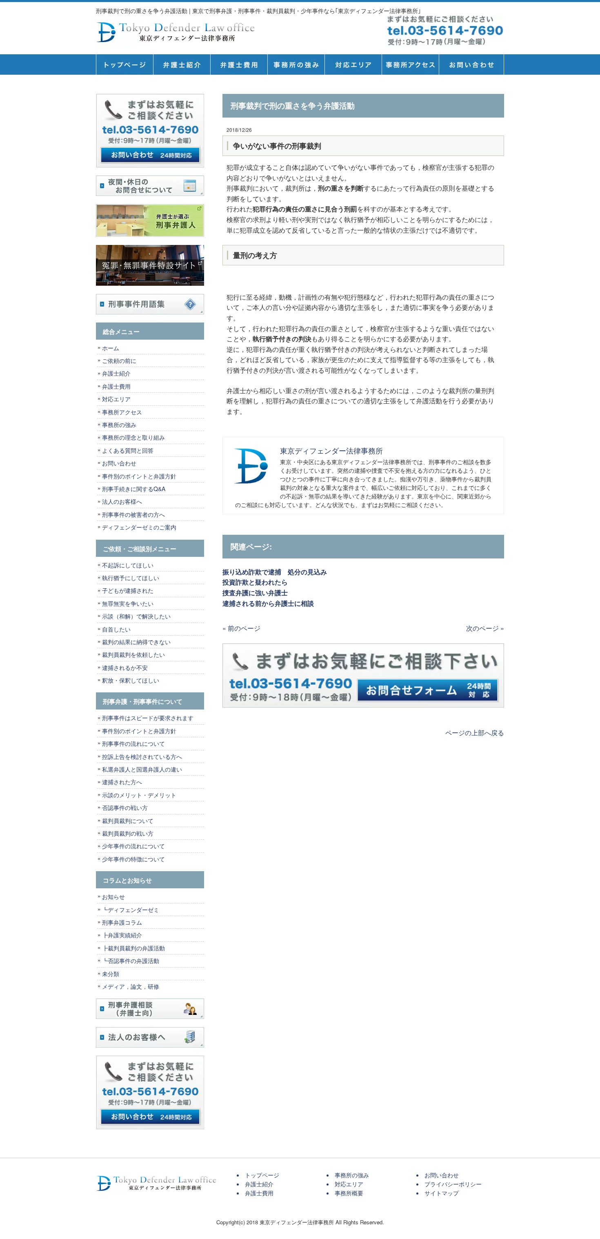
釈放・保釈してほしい (130, 680)
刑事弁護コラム (122, 922)
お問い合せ (471, 64)
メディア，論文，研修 (130, 986)
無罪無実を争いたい (127, 603)
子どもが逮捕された (127, 590)
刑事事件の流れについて (133, 743)
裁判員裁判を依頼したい (133, 654)
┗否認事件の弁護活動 (130, 960)
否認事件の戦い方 (125, 807)
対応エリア (353, 64)
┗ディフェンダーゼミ (130, 909)
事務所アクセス (122, 412)
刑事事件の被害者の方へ (133, 514)
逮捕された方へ (122, 782)
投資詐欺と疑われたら (258, 582)
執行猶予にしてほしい (130, 578)
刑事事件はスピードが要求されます (147, 718)
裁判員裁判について (127, 820)
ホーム (110, 348)
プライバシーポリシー (453, 1184)
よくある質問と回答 (127, 450)
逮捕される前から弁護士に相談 (268, 603)
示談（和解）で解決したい (136, 616)
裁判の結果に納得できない (136, 642)
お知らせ (113, 896)
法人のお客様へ (122, 501)
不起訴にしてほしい (127, 565)
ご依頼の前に (119, 360)
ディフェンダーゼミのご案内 (139, 527)
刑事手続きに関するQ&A (133, 489)
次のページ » (485, 628)
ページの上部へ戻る (474, 732)
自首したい (116, 629)
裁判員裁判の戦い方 (127, 833)
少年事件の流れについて (133, 846)
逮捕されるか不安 (125, 667)
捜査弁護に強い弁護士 (255, 592)
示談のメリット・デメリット (139, 795)
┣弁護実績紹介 (122, 935)
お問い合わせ (119, 463)
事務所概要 (410, 64)
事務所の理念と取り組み (133, 437)
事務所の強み (295, 64)
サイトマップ (441, 1193)
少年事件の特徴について (133, 859)
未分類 (110, 974)
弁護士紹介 (181, 64)
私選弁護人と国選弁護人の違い (142, 769)
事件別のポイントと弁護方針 (139, 476)
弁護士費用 (238, 64)
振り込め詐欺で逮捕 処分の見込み (274, 571)
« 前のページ (241, 628)
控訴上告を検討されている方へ (142, 756)
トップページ (124, 64)
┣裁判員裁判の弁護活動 (133, 948)
